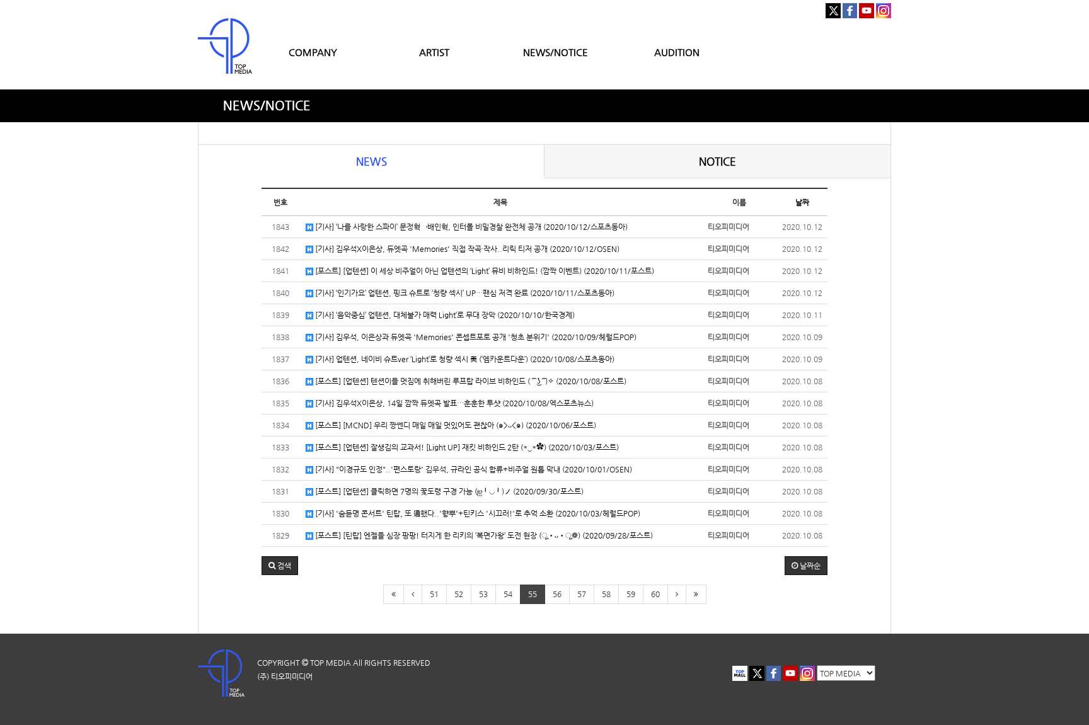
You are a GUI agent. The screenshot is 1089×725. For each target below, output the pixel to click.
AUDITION (677, 52)
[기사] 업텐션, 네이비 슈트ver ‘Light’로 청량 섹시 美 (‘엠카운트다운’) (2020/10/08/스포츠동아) (463, 359)
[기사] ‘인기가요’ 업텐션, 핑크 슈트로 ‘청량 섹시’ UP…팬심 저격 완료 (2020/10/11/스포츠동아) (463, 292)
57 (581, 594)
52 (458, 594)
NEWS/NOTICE (555, 52)
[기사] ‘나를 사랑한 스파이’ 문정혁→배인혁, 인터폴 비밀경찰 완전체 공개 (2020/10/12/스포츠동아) (470, 226)
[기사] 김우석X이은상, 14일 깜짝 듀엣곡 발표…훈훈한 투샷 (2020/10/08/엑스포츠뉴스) (453, 403)
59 (630, 594)
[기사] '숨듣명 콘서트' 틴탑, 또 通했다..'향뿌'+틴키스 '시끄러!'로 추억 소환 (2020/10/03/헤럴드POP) (476, 513)
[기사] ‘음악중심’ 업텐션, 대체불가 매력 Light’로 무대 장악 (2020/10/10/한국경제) (444, 315)
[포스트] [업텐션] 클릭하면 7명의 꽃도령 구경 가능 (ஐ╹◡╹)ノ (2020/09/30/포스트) (448, 491)
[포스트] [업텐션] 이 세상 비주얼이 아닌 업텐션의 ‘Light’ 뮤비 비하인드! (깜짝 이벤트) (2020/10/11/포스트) (483, 270)
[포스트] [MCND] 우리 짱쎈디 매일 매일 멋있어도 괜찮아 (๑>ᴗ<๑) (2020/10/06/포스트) (454, 425)
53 (483, 594)
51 (434, 594)
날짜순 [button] (809, 565)
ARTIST (434, 52)
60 (655, 594)
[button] (280, 565)
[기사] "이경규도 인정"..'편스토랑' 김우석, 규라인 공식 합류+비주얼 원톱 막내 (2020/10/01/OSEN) (472, 469)
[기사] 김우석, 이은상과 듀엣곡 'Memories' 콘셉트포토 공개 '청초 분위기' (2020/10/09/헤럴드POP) (475, 337)
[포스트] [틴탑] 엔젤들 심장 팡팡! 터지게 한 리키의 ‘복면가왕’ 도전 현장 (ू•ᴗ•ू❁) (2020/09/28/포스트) (483, 535)
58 (606, 594)
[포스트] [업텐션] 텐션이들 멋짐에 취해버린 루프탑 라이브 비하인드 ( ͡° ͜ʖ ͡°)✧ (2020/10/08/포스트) (469, 381)
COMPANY (313, 52)
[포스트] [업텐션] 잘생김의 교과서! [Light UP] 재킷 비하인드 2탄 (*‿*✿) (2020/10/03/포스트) (466, 447)
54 (508, 594)
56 (557, 594)
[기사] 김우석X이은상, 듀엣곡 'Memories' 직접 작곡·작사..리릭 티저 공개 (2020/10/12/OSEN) (466, 248)
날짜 (802, 202)
